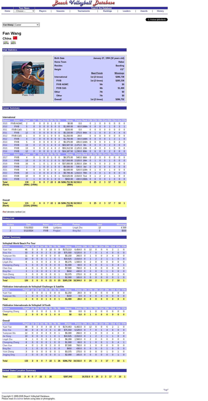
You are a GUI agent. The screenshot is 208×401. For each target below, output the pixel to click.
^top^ (165, 390)
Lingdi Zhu (77, 227)
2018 (5, 160)
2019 (5, 163)
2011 (5, 129)
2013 (5, 142)
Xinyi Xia (7, 252)
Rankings (107, 11)
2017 (5, 157)
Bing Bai (77, 230)
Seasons (60, 11)
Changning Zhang (11, 265)
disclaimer (18, 398)
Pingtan (56, 230)
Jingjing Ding (9, 277)
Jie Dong (7, 259)
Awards (144, 11)
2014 (5, 145)
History (160, 11)
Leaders (126, 11)
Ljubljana (57, 227)
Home (7, 11)
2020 (5, 167)
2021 (5, 170)
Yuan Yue (7, 249)
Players (42, 11)
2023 (5, 176)
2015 (5, 148)
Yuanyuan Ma (9, 256)
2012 (5, 136)
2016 (5, 151)
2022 (5, 173)
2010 (5, 123)
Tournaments (84, 11)
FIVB (31, 95)
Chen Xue (7, 268)
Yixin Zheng (8, 274)
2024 (5, 179)
